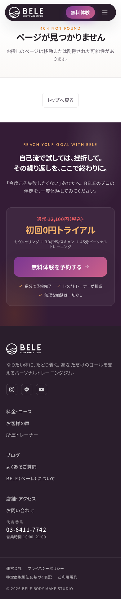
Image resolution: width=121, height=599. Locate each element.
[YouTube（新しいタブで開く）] (41, 389)
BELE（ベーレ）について (31, 478)
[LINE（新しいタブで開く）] (26, 389)
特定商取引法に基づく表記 (29, 576)
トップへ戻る (60, 100)
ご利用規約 (67, 576)
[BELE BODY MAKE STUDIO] (26, 12)
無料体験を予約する (56, 267)
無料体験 (80, 12)
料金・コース (19, 411)
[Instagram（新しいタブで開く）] (11, 389)
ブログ (13, 455)
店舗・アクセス (21, 498)
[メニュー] (105, 12)
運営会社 (14, 568)
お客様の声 (18, 423)
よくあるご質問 (21, 466)
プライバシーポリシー (46, 568)
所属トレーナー (22, 434)
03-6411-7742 (26, 529)
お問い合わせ (20, 510)
